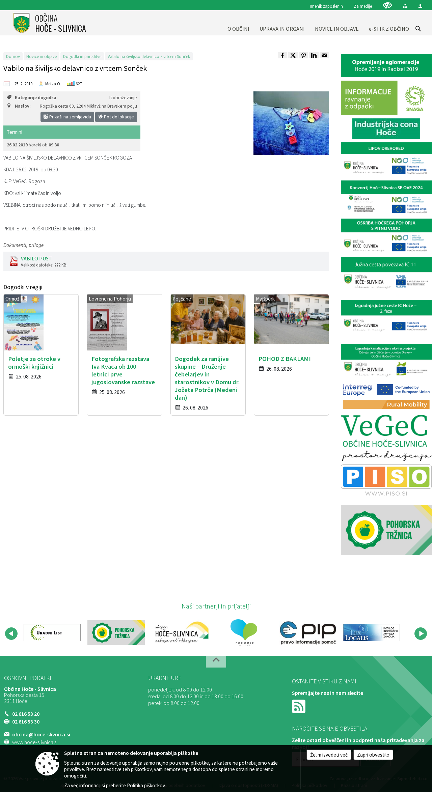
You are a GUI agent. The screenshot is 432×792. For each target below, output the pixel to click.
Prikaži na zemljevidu (69, 117)
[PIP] (308, 632)
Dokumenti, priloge (23, 245)
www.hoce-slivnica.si (34, 742)
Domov (13, 56)
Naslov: (22, 106)
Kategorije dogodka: (36, 98)
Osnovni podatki (27, 678)
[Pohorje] (244, 632)
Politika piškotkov (146, 785)
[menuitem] (238, 22)
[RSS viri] (299, 705)
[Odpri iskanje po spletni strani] (418, 28)
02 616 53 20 (25, 713)
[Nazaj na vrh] (216, 662)
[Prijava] (420, 6)
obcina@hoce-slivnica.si (41, 734)
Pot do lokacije (118, 117)
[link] (282, 55)
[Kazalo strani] (405, 6)
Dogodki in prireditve (82, 56)
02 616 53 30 (25, 721)
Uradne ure (164, 678)
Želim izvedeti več (329, 755)
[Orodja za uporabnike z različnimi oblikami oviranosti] (387, 5)
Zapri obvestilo (373, 755)
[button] (11, 633)
